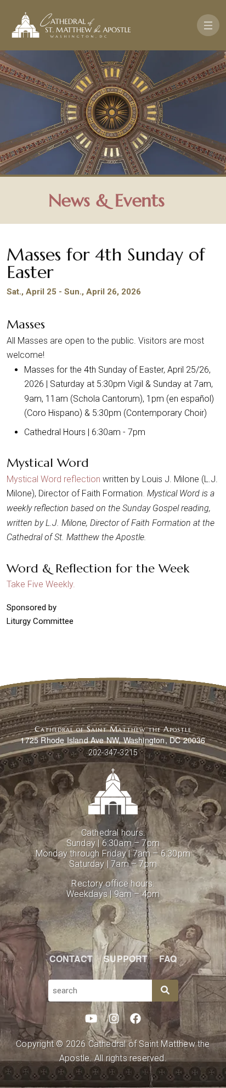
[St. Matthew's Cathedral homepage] (113, 791)
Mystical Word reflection (53, 479)
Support (126, 958)
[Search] (165, 991)
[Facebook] (135, 1019)
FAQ (168, 958)
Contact (71, 958)
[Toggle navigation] (208, 25)
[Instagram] (114, 1019)
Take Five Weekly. (41, 584)
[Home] (71, 25)
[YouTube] (91, 1019)
